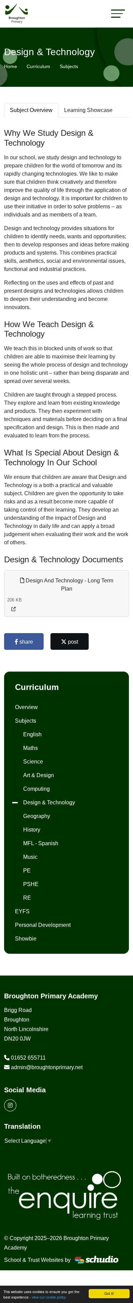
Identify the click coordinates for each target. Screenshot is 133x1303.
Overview (26, 707)
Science (33, 762)
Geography (36, 816)
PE (27, 870)
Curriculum (38, 66)
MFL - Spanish (40, 843)
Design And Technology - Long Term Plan (68, 585)
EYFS (22, 911)
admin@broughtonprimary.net (47, 1067)
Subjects (69, 66)
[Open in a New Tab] (13, 609)
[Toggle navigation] (118, 13)
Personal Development (43, 925)
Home (10, 66)
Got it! (109, 1293)
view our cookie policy (49, 1297)
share (25, 642)
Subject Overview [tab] (31, 110)
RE (27, 898)
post (72, 642)
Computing (36, 789)
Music (30, 857)
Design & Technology (49, 802)
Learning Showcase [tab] (88, 110)
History (31, 830)
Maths (30, 748)
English (32, 734)
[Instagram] (10, 1105)
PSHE (31, 884)
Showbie (25, 939)
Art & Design (38, 775)
